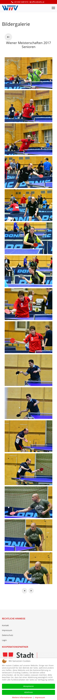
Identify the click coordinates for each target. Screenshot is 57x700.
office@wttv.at (38, 2)
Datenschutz (7, 635)
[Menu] (53, 8)
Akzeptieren (28, 686)
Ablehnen (28, 692)
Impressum (7, 630)
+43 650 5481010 (21, 2)
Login (4, 640)
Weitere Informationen (22, 697)
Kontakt (5, 625)
